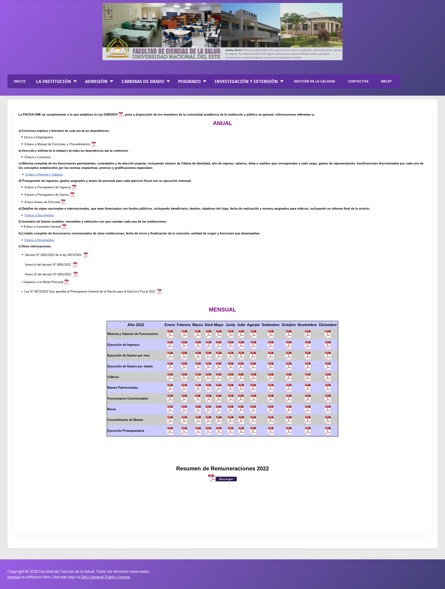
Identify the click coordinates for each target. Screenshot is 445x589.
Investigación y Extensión (246, 81)
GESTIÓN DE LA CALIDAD (314, 81)
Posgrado (189, 81)
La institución (53, 81)
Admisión (96, 81)
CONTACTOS (358, 81)
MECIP (386, 81)
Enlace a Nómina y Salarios (44, 174)
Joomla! (13, 577)
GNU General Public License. (105, 577)
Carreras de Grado (142, 81)
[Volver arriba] (436, 580)
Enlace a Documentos (39, 215)
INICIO (20, 81)
